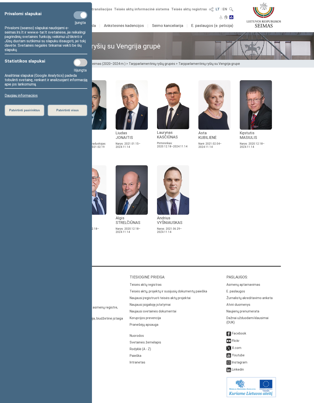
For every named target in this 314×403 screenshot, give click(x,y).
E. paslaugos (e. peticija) (212, 25)
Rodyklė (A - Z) (140, 349)
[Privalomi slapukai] (80, 15)
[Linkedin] (228, 369)
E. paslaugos (235, 291)
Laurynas (167, 134)
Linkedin (238, 369)
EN (225, 9)
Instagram (239, 362)
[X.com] (228, 348)
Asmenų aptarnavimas (243, 284)
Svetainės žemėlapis (145, 342)
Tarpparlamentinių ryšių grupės (152, 64)
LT (218, 9)
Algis (128, 220)
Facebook (239, 333)
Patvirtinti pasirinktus (24, 110)
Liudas (124, 135)
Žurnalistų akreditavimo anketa (249, 298)
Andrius (169, 220)
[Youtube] (228, 355)
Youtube (238, 355)
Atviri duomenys (238, 304)
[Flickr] (228, 341)
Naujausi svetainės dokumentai (153, 311)
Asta (207, 135)
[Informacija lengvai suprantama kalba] (231, 17)
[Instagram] (228, 362)
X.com (236, 348)
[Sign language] (226, 17)
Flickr (236, 341)
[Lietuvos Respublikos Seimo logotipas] (263, 15)
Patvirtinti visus (67, 110)
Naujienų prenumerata (242, 311)
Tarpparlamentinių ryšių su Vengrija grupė (209, 64)
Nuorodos (137, 335)
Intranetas (137, 362)
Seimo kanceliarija (167, 25)
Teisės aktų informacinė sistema (141, 9)
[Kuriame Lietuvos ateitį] (251, 396)
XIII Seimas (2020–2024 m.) (105, 64)
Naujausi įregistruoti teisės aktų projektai (160, 298)
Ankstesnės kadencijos (124, 25)
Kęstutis (248, 135)
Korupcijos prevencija (145, 318)
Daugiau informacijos (21, 95)
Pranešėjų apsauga (144, 324)
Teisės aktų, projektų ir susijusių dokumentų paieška (168, 291)
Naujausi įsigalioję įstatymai (150, 304)
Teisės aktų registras (189, 9)
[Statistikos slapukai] (80, 62)
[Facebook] (228, 333)
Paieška (135, 355)
